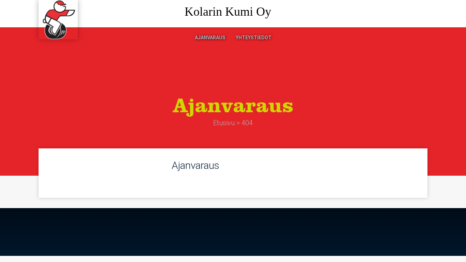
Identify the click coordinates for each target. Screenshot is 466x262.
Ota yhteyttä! (398, 14)
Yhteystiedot (254, 37)
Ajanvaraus (210, 37)
